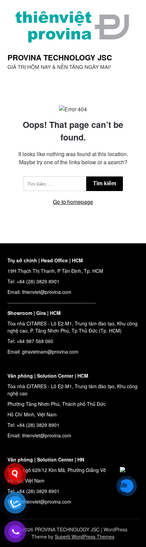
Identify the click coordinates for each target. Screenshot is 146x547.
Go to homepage (73, 202)
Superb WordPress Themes (84, 536)
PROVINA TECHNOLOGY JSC (59, 57)
